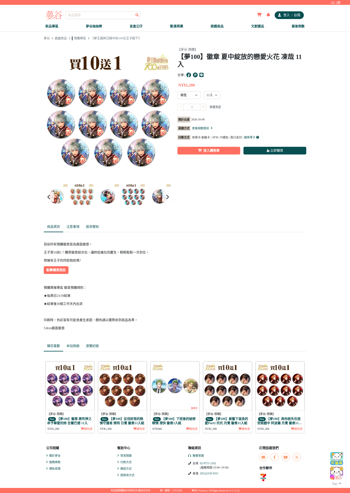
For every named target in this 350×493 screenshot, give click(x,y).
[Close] (341, 453)
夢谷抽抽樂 (94, 26)
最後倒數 (298, 26)
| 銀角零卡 (249, 137)
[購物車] (259, 15)
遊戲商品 (217, 26)
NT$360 (157, 428)
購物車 (88, 428)
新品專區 (51, 26)
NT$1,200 (53, 428)
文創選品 (257, 26)
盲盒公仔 (136, 26)
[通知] (268, 15)
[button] (202, 128)
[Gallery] (108, 196)
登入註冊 (291, 15)
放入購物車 (211, 150)
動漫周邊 (176, 26)
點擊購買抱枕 (56, 270)
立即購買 (276, 150)
